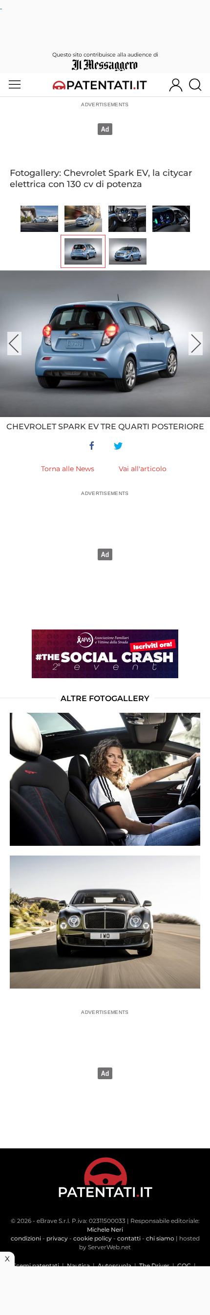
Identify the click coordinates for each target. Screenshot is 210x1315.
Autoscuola (114, 1265)
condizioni (26, 1238)
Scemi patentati (36, 1265)
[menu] (14, 85)
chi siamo (160, 1238)
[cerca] (199, 85)
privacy (57, 1238)
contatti (129, 1238)
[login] (175, 85)
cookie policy (92, 1238)
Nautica (78, 1265)
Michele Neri (105, 1229)
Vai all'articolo (143, 468)
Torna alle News (67, 468)
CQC (184, 1265)
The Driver (154, 1265)
